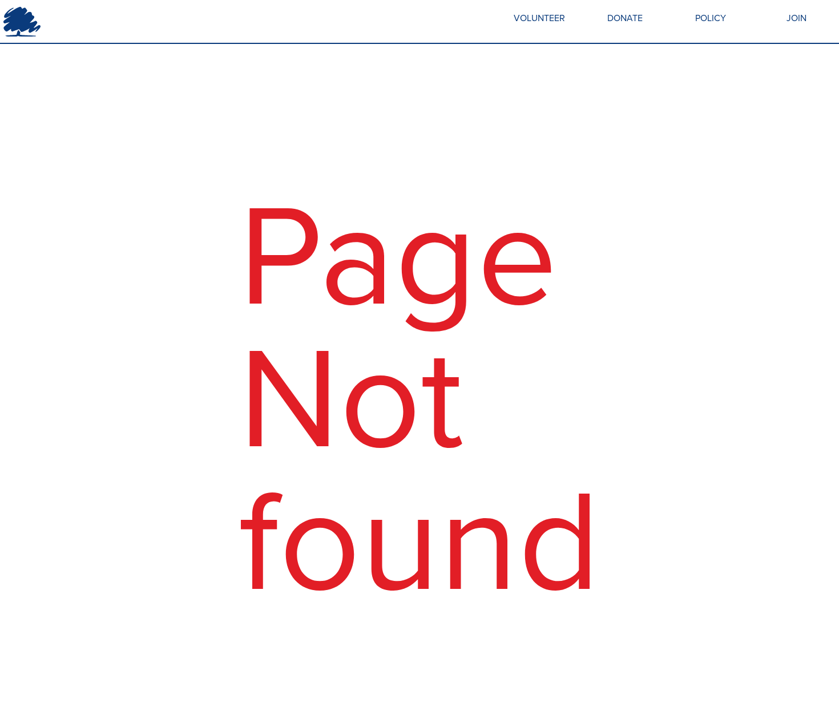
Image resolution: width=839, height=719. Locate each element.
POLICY (710, 18)
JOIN (796, 18)
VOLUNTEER (539, 18)
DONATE (625, 18)
